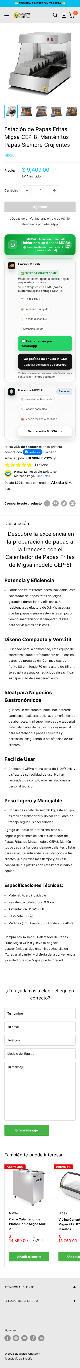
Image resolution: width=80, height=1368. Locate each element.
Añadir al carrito (29, 1257)
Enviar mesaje (26, 1130)
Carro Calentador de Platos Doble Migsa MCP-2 (28, 1224)
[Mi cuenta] (64, 15)
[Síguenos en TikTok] (33, 1338)
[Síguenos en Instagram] (16, 1338)
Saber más (43, 476)
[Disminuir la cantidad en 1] (27, 190)
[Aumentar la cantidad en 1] (54, 190)
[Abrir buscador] (55, 15)
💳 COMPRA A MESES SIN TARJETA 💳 (40, 3)
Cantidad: (11, 190)
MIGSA (9, 155)
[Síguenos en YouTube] (24, 1338)
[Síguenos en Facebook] (7, 1338)
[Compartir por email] (72, 503)
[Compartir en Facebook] (47, 503)
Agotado (40, 207)
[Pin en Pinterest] (55, 503)
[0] (72, 15)
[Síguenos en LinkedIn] (41, 1338)
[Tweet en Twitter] (64, 503)
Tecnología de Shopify (18, 1358)
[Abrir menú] (6, 15)
